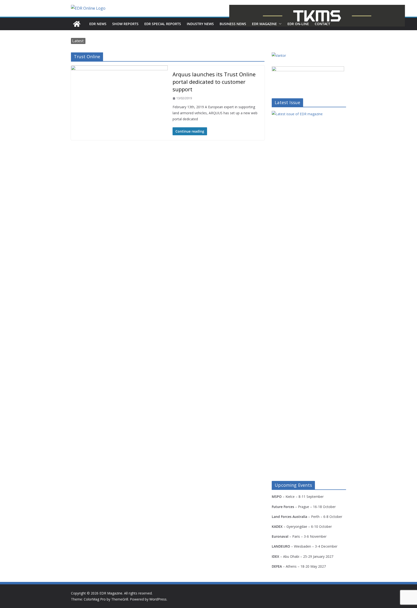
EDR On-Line (298, 23)
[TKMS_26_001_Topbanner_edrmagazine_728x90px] (317, 16)
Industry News (200, 23)
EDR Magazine (264, 23)
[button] (279, 24)
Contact (322, 23)
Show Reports (125, 23)
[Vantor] (279, 55)
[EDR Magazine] (77, 24)
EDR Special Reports (162, 23)
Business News (233, 23)
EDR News (97, 23)
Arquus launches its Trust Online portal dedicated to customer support (214, 82)
